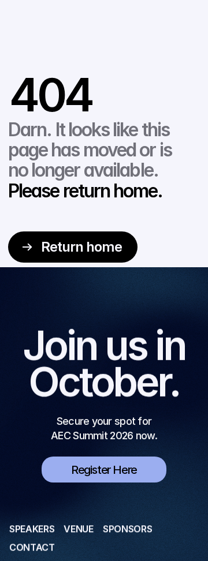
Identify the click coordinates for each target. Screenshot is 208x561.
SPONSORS (127, 528)
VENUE (78, 528)
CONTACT (32, 547)
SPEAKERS (31, 528)
